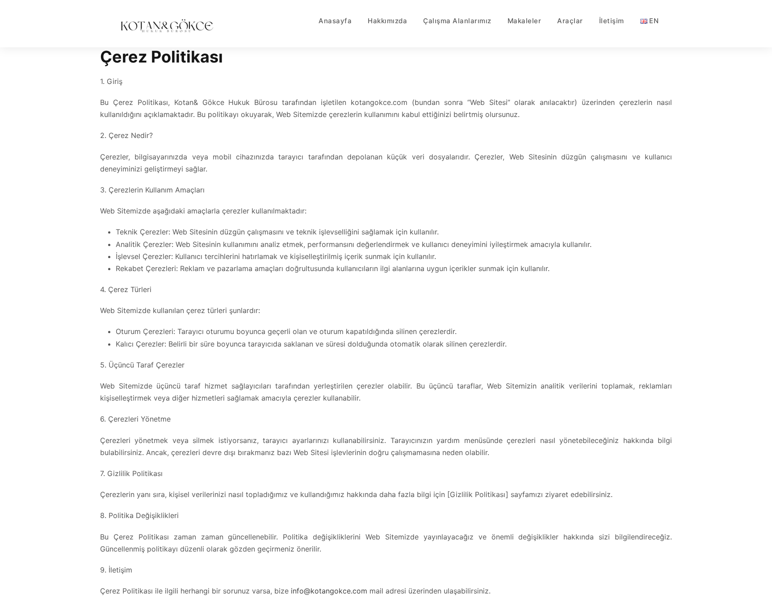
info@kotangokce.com (329, 590)
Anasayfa (335, 21)
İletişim (611, 21)
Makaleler (524, 21)
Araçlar (570, 21)
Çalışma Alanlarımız (457, 21)
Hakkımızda (387, 21)
